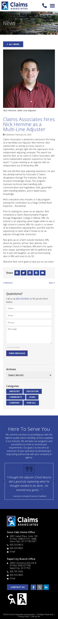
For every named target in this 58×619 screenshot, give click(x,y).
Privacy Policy (23, 616)
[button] (52, 6)
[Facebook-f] (33, 587)
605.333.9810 (22, 298)
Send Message (17, 353)
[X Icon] (40, 587)
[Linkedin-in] (46, 587)
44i (38, 616)
